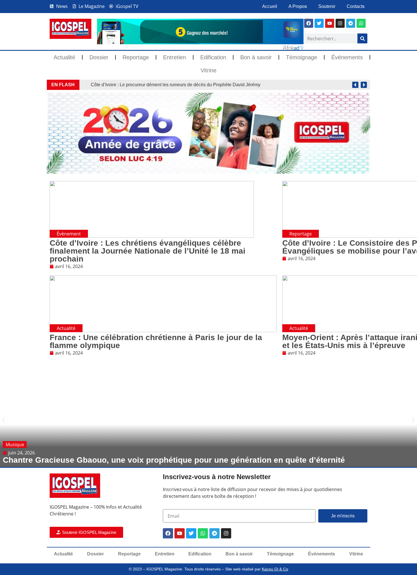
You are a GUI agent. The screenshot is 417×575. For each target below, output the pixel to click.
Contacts (356, 6)
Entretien (174, 57)
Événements (347, 57)
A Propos (297, 6)
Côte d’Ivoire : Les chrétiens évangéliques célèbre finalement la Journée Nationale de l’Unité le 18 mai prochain (147, 251)
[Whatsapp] (361, 23)
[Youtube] (329, 23)
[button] (355, 85)
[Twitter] (191, 533)
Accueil (269, 6)
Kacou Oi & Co (275, 569)
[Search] (362, 38)
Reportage (136, 57)
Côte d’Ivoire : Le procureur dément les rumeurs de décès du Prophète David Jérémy (175, 84)
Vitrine (208, 70)
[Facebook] (308, 23)
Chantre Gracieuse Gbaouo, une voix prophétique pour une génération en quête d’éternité (174, 460)
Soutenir (326, 6)
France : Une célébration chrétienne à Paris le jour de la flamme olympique (156, 341)
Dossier (98, 57)
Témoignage (301, 57)
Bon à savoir (256, 57)
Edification (213, 57)
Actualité (64, 57)
